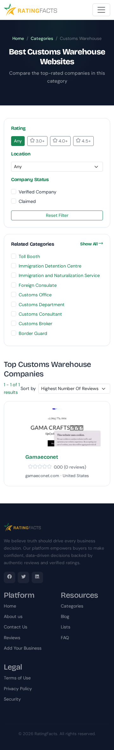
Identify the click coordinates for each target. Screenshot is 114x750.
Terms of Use (17, 678)
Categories (42, 38)
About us (13, 616)
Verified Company (37, 192)
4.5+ (85, 141)
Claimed (27, 201)
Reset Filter (57, 215)
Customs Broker (35, 323)
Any (18, 141)
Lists (65, 627)
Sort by (28, 388)
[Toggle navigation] (101, 9)
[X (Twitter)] (23, 577)
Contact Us (15, 627)
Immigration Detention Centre (50, 266)
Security (12, 699)
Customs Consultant (40, 314)
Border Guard (33, 333)
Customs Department (42, 304)
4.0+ (62, 141)
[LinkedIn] (37, 577)
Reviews (12, 637)
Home (18, 38)
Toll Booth (29, 256)
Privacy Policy (18, 688)
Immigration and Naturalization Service (59, 275)
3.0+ (40, 141)
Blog (65, 616)
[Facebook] (9, 577)
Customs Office (35, 295)
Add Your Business (22, 648)
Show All (89, 244)
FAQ (65, 637)
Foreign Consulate (38, 285)
